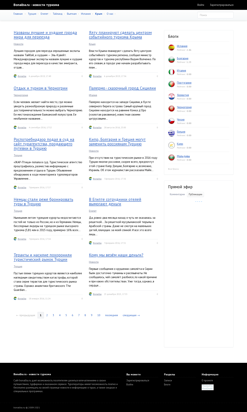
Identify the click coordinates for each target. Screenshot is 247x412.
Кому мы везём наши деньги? (116, 255)
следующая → (131, 315)
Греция (181, 131)
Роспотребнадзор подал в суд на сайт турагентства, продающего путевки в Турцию (44, 144)
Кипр (180, 144)
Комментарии (177, 194)
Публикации (195, 194)
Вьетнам (72, 13)
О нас (110, 13)
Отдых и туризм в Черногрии (41, 88)
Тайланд (58, 13)
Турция (32, 13)
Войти (200, 5)
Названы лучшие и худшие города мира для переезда (45, 35)
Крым (92, 44)
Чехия (180, 119)
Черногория (21, 95)
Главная (18, 13)
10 (98, 315)
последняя (111, 315)
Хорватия (183, 95)
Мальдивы (183, 156)
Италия (93, 95)
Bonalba (22, 76)
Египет (44, 13)
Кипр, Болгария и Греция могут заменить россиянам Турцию (117, 141)
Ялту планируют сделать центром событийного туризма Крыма (120, 35)
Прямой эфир (180, 186)
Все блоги (173, 168)
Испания (86, 13)
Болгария (182, 58)
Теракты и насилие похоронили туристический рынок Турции (43, 257)
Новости (18, 44)
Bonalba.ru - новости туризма (36, 5)
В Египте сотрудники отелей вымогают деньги (115, 201)
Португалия (184, 82)
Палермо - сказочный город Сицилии (122, 88)
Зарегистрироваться (221, 5)
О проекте (207, 380)
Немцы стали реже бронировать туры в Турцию (43, 201)
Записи (168, 380)
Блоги (167, 384)
